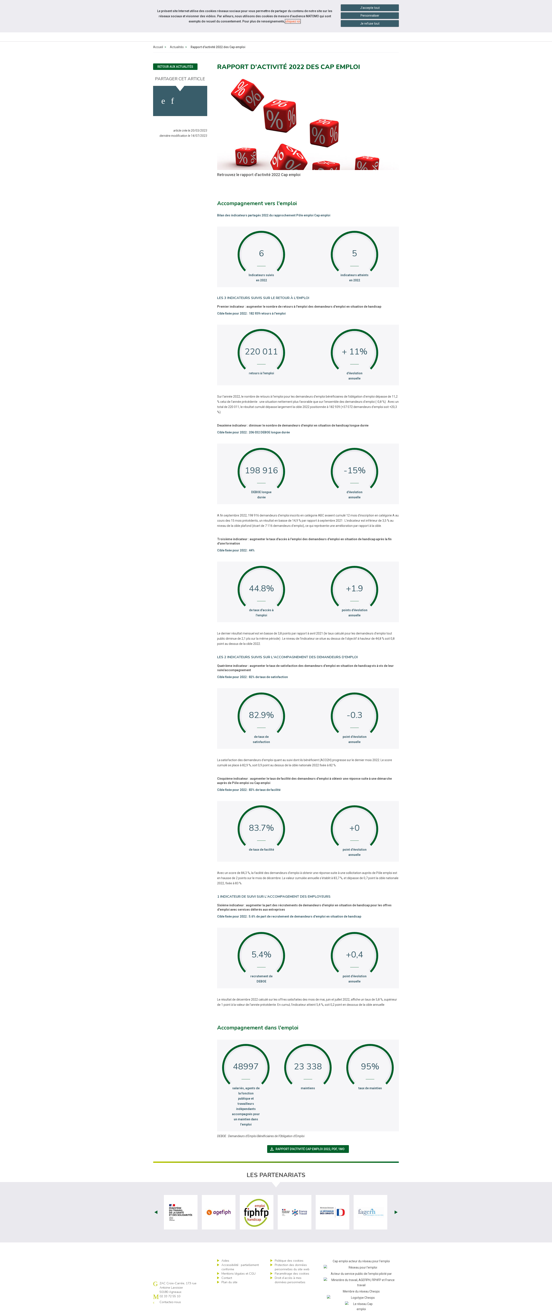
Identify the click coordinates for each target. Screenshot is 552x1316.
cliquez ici (292, 21)
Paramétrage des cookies (292, 1274)
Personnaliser (370, 15)
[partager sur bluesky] (195, 101)
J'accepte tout (370, 7)
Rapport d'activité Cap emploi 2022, (309, 1149)
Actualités (177, 47)
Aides (225, 1261)
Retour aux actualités (175, 66)
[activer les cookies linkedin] (172, 101)
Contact (226, 1278)
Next (396, 1212)
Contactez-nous (170, 1302)
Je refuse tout (370, 23)
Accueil (158, 47)
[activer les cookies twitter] (182, 101)
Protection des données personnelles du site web (292, 1267)
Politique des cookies (289, 1261)
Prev (155, 1212)
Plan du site (229, 1282)
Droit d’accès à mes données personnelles (290, 1280)
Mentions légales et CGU (238, 1274)
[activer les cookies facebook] (163, 101)
